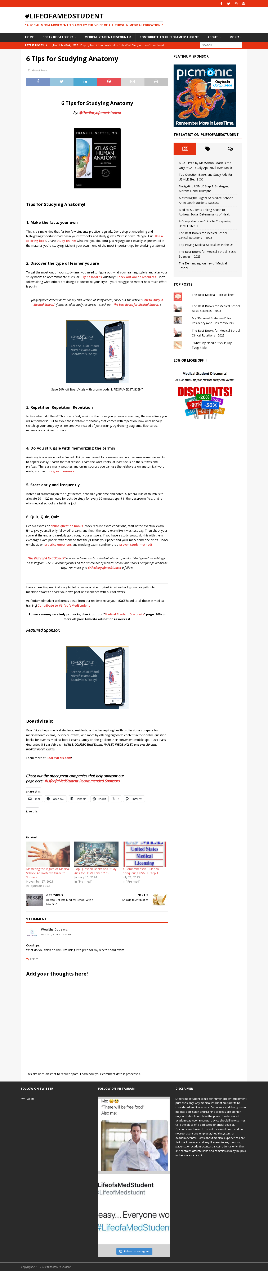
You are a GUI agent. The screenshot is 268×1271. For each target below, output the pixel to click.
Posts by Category (58, 37)
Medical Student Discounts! (108, 37)
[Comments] (230, 149)
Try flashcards (91, 277)
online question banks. (67, 526)
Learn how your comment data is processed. (110, 1074)
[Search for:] (221, 45)
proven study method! (136, 545)
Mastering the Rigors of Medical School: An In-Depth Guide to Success (48, 873)
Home (29, 37)
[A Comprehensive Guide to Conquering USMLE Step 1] (145, 854)
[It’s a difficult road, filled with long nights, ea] (134, 1208)
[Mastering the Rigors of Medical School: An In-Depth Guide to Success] (48, 854)
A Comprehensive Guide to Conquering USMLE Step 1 (141, 871)
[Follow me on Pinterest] (243, 3)
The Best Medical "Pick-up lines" (214, 295)
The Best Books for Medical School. (136, 305)
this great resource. (60, 471)
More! (234, 37)
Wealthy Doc (50, 929)
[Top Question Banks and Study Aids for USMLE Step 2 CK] (96, 854)
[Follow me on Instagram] (236, 3)
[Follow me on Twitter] (228, 3)
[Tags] (207, 149)
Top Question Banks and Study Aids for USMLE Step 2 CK (95, 871)
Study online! (66, 241)
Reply (34, 959)
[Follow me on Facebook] (221, 3)
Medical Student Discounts (124, 614)
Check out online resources (136, 277)
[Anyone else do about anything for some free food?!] (134, 1135)
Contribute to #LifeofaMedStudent (169, 37)
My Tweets (28, 1099)
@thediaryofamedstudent (100, 112)
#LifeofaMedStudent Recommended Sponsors (82, 780)
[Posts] (185, 149)
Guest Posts (40, 70)
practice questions (58, 545)
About (212, 37)
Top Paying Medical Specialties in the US (206, 245)
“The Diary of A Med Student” (46, 558)
